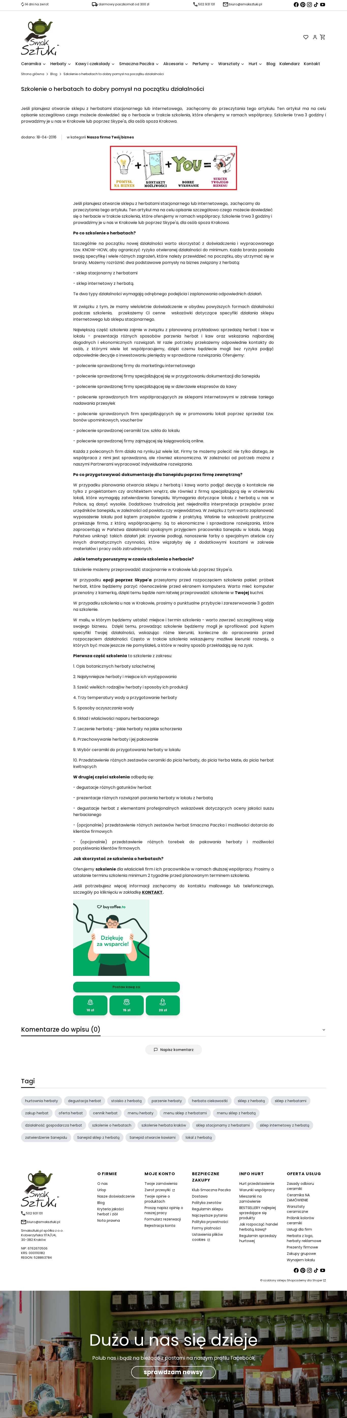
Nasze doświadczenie (116, 1196)
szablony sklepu (274, 1280)
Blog (53, 74)
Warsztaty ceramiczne (297, 1209)
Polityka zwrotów (206, 1202)
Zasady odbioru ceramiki (300, 1186)
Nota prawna (108, 1220)
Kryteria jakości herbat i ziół (110, 1211)
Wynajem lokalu (301, 1259)
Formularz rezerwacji (163, 1219)
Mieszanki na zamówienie (250, 1199)
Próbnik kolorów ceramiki (300, 1220)
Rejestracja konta (160, 1225)
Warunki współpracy (257, 1189)
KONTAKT (152, 892)
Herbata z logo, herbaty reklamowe (304, 1238)
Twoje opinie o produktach (157, 1199)
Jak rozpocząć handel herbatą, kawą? (258, 1227)
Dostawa (200, 1196)
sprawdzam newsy (173, 1372)
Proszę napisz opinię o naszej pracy (164, 1210)
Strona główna (32, 74)
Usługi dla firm (299, 1229)
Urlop (101, 1189)
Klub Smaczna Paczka (211, 1189)
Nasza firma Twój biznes (110, 137)
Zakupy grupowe (301, 1253)
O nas (102, 1183)
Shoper (317, 1280)
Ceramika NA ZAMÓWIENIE (298, 1197)
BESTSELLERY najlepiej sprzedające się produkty (257, 1212)
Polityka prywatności (210, 1221)
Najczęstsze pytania (209, 1215)
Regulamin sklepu (207, 1209)
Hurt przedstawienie (256, 1183)
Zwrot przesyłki (158, 1189)
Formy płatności (206, 1228)
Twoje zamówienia (161, 1183)
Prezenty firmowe (302, 1247)
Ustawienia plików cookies (207, 1237)
